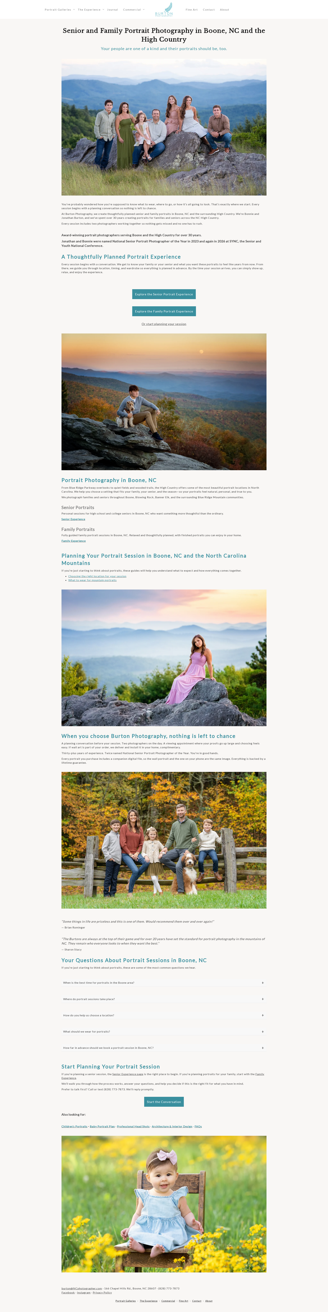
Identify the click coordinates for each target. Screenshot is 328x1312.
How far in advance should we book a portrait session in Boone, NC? (108, 1047)
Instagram (84, 1292)
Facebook (68, 1292)
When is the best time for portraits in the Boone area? (98, 982)
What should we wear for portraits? (86, 1031)
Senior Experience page (127, 1074)
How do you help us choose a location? (88, 1015)
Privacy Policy (102, 1292)
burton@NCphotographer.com (82, 1288)
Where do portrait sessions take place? (89, 999)
